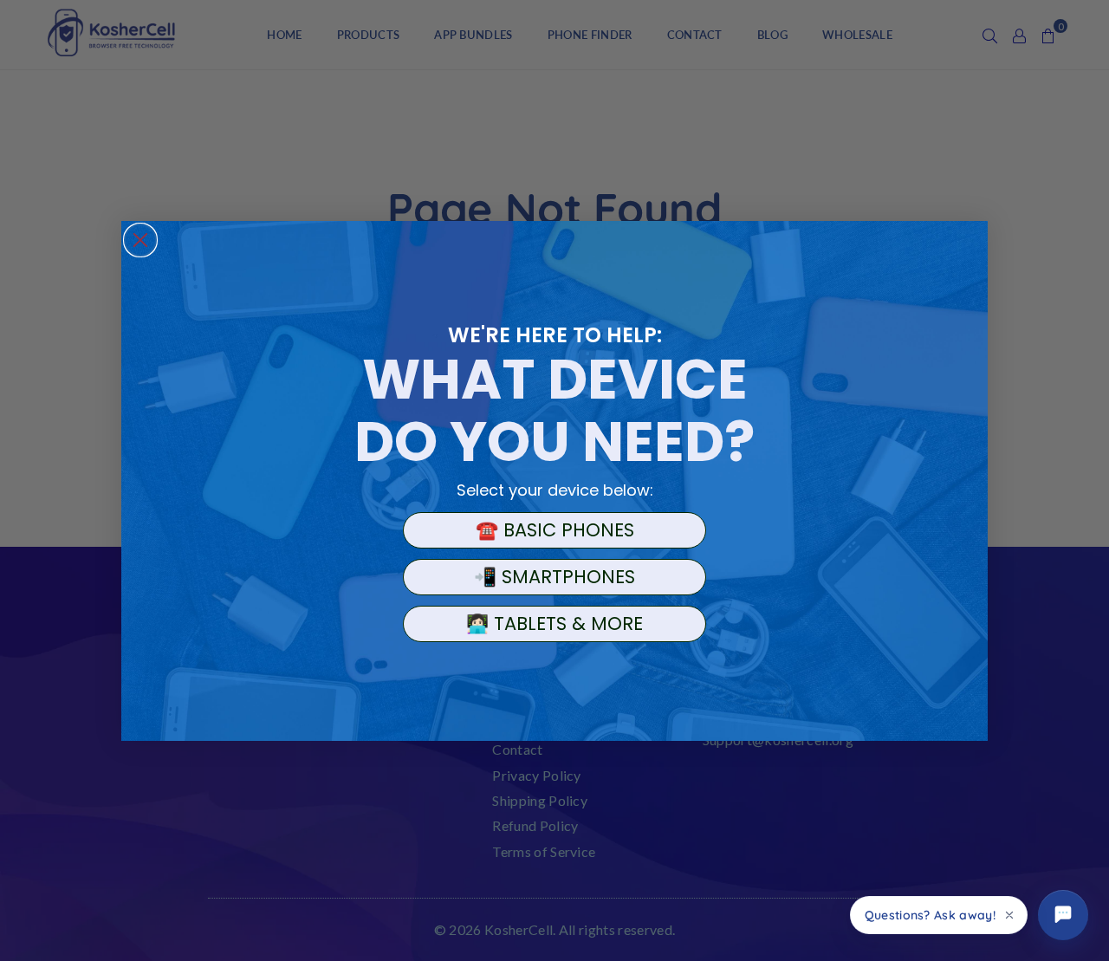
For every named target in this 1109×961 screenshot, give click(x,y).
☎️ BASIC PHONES (555, 529)
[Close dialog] (140, 240)
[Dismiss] (1009, 915)
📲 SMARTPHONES (554, 576)
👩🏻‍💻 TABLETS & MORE (554, 623)
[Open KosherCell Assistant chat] (1063, 915)
